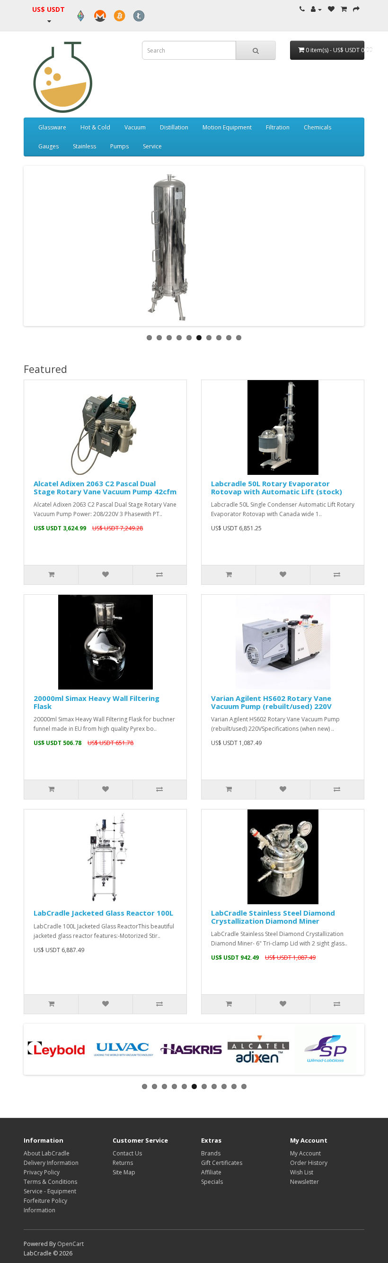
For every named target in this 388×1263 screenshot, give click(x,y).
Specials (212, 1182)
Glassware (52, 127)
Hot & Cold (95, 127)
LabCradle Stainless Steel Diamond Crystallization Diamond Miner (273, 917)
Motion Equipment (227, 127)
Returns (123, 1163)
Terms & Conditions (50, 1182)
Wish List (301, 1172)
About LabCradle (47, 1153)
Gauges (48, 146)
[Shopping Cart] (344, 9)
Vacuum (135, 127)
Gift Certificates (221, 1163)
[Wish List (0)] (331, 9)
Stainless (84, 146)
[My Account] (316, 9)
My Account (305, 1153)
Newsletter (304, 1182)
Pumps (119, 146)
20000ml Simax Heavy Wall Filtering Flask (96, 702)
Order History (308, 1163)
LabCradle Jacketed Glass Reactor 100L (103, 913)
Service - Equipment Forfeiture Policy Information (50, 1200)
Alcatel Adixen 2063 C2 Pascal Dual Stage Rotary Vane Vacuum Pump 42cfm (105, 487)
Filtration (278, 127)
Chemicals (317, 127)
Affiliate (211, 1172)
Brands (210, 1153)
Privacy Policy (42, 1172)
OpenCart (70, 1244)
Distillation (174, 127)
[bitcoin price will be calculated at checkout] (119, 16)
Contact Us (127, 1153)
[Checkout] (356, 9)
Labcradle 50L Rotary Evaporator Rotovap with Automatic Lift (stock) (276, 487)
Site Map (124, 1172)
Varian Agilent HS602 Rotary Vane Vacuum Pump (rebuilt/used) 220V (271, 702)
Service (152, 146)
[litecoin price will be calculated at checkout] (139, 16)
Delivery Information (51, 1163)
